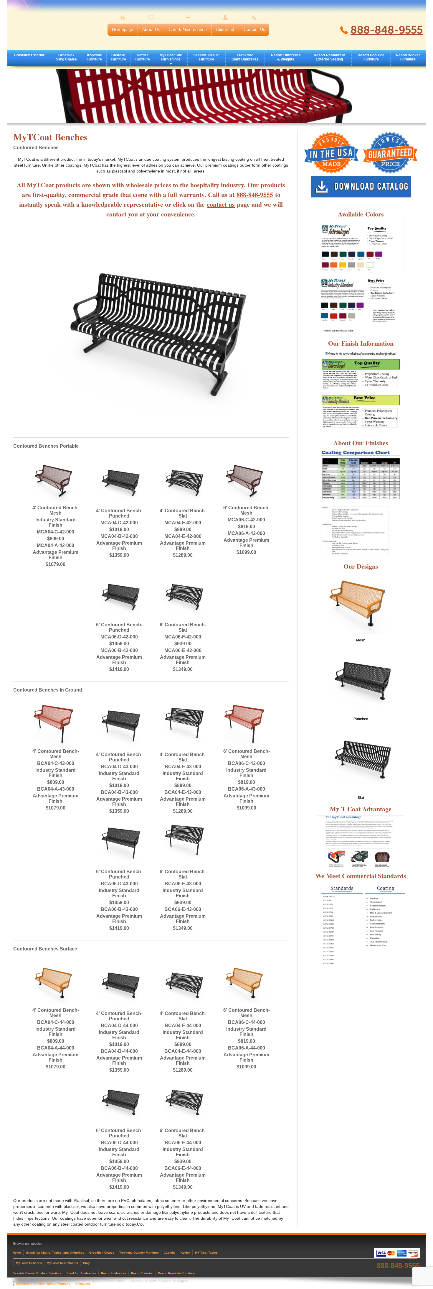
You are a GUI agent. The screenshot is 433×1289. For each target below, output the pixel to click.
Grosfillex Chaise (101, 1252)
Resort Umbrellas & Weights (286, 57)
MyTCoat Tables (206, 1252)
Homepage (122, 29)
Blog (86, 1263)
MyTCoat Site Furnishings (171, 57)
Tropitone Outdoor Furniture (139, 1252)
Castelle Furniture (118, 57)
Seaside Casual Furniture (206, 57)
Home (17, 1252)
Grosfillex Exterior (29, 55)
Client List (225, 29)
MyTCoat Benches (29, 1263)
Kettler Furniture (142, 57)
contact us (221, 204)
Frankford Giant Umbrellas (245, 57)
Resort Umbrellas (113, 1273)
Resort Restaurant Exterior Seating (329, 57)
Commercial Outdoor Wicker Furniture (43, 1283)
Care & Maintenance (188, 29)
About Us (151, 29)
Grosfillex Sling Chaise (66, 57)
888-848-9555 (387, 30)
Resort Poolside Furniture (371, 57)
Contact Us (254, 29)
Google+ (180, 1281)
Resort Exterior (142, 1273)
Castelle (170, 1252)
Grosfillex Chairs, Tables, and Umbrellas (55, 1252)
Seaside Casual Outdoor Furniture (37, 1273)
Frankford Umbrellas (81, 1273)
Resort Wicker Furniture (408, 57)
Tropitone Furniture (94, 57)
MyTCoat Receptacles (62, 1263)
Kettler (185, 1252)
